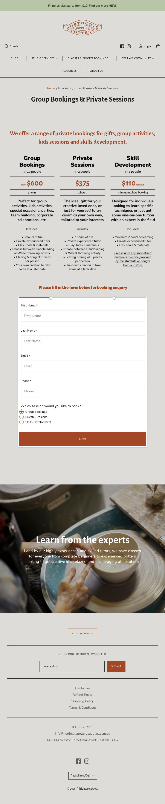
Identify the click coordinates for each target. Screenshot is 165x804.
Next (82, 439)
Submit (116, 666)
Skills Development (38, 422)
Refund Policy (83, 695)
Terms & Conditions (82, 707)
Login (147, 46)
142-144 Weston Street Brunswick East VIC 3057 (82, 740)
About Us (96, 71)
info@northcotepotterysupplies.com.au (82, 733)
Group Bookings (36, 412)
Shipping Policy (82, 701)
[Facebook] (122, 46)
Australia (80, 775)
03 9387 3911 (82, 727)
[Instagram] (129, 46)
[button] (82, 634)
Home (51, 88)
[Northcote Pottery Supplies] (82, 27)
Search (14, 46)
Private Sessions (36, 417)
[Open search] (7, 46)
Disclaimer (82, 688)
